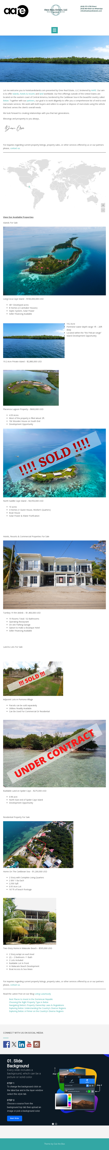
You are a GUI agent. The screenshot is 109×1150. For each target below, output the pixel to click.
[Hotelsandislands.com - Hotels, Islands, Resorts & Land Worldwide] (54, 12)
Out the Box (59, 1143)
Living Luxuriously (43, 993)
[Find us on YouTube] (29, 1044)
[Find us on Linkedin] (21, 1044)
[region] (54, 1090)
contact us (15, 148)
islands (15, 93)
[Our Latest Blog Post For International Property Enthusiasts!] (36, 1044)
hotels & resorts (27, 93)
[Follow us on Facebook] (6, 1044)
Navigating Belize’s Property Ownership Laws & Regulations (36, 1005)
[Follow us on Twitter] (14, 1044)
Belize (6, 100)
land (41, 93)
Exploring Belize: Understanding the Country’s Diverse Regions (37, 1008)
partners (30, 100)
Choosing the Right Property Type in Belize (28, 1002)
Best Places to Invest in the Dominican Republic (31, 999)
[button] (54, 30)
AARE (93, 90)
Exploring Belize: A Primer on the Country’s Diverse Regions (36, 1011)
